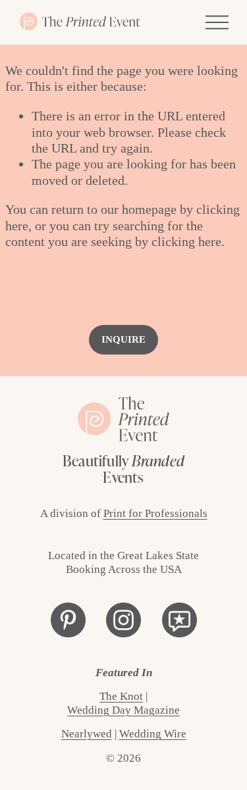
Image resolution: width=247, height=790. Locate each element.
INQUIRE (123, 339)
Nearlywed (86, 734)
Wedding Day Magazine (123, 710)
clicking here (186, 241)
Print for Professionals (155, 513)
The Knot (121, 696)
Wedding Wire (152, 734)
